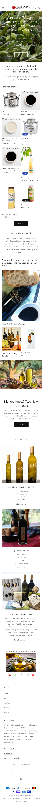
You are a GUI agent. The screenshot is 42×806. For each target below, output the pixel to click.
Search (6, 693)
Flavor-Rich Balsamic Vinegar (14, 324)
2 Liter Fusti (5, 112)
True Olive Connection (20, 795)
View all (21, 223)
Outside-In (8, 754)
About (6, 698)
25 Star (19, 568)
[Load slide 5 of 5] (26, 439)
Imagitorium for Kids (11, 758)
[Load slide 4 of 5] (23, 439)
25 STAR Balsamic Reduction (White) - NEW (10, 139)
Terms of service (21, 801)
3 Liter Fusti (24, 139)
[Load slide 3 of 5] (21, 439)
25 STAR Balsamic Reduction (29, 112)
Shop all (21, 55)
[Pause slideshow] (39, 439)
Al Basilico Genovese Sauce (29, 205)
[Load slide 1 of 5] (16, 439)
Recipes (7, 708)
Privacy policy (36, 798)
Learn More (21, 425)
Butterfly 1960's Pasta (27, 353)
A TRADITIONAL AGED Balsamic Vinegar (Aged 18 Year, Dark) (10, 169)
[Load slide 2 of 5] (18, 439)
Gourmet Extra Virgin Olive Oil (10, 354)
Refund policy (26, 798)
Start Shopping (19, 640)
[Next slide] (29, 439)
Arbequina (19, 504)
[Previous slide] (12, 439)
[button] (2, 7)
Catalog (7, 703)
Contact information (14, 798)
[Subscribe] (33, 770)
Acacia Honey (25, 178)
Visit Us (6, 712)
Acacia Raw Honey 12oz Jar (9, 214)
